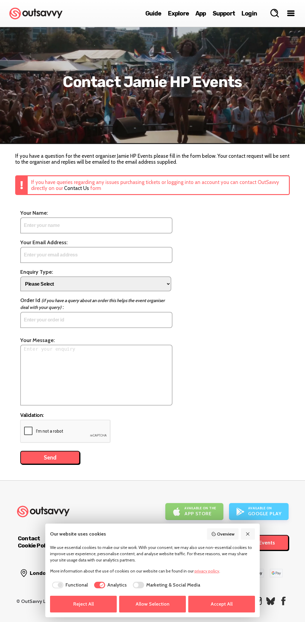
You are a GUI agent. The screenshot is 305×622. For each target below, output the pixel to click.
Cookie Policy (35, 545)
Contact (29, 538)
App (200, 13)
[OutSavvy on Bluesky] (270, 601)
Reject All (83, 604)
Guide (153, 13)
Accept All (222, 604)
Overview (225, 534)
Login (249, 13)
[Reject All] (248, 534)
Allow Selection (152, 604)
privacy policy (206, 571)
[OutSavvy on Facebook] (283, 601)
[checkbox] (69, 585)
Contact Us (76, 188)
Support (224, 13)
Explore (178, 13)
